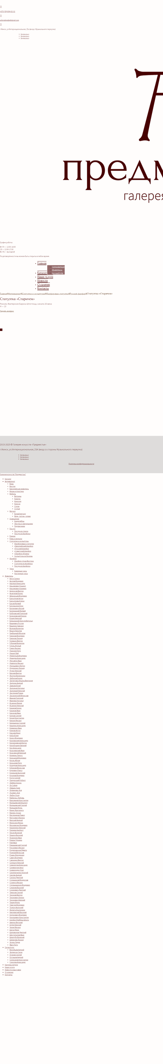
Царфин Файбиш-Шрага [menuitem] (19, 920)
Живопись (57, 269)
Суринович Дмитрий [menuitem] (18, 890)
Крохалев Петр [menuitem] (16, 763)
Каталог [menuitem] (8, 479)
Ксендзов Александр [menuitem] (18, 765)
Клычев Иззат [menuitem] (15, 733)
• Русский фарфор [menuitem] (21, 548)
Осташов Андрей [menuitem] (16, 957)
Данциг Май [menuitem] (14, 653)
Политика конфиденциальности (81, 464)
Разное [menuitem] (12, 536)
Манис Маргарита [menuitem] (17, 810)
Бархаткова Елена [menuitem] (17, 601)
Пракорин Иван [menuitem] (16, 837)
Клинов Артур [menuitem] (15, 730)
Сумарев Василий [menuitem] (17, 887)
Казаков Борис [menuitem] (16, 708)
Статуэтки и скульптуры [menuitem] (19, 541)
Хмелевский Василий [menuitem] (18, 912)
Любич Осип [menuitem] (14, 795)
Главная (41, 263)
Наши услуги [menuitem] (10, 967)
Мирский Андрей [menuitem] (16, 820)
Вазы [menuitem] (12, 484)
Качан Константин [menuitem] (17, 718)
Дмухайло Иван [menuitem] (16, 660)
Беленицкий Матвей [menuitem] (18, 611)
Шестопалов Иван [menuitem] (17, 935)
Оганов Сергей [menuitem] (16, 955)
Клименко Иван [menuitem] (16, 728)
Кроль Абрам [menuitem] (15, 760)
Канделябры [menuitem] (19, 521)
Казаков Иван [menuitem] (15, 710)
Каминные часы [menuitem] (20, 571)
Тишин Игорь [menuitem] (15, 902)
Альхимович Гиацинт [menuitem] (18, 586)
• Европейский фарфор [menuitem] (23, 546)
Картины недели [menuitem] (11, 964)
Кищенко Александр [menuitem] (18, 725)
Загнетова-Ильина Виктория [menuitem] (21, 680)
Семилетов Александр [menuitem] (19, 865)
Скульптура (57, 273)
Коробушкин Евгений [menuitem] (18, 745)
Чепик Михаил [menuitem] (15, 927)
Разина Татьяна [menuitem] (16, 840)
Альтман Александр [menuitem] (17, 583)
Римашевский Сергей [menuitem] (18, 845)
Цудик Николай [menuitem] (15, 925)
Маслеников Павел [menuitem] (17, 815)
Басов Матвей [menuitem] (15, 603)
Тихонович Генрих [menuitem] (17, 897)
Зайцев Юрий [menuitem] (15, 685)
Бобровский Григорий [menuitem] (18, 613)
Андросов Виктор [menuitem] (17, 591)
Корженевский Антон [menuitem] (18, 743)
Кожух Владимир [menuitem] (16, 738)
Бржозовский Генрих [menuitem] (18, 616)
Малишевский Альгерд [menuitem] (18, 802)
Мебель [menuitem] (13, 494)
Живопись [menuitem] (9, 576)
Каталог (42, 273)
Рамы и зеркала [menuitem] (16, 538)
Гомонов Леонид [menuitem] (16, 638)
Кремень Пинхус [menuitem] (16, 755)
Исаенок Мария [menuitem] (16, 703)
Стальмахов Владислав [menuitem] (19, 880)
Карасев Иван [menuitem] (15, 713)
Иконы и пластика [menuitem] (17, 491)
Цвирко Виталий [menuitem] (16, 922)
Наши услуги (45, 276)
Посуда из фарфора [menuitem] (22, 533)
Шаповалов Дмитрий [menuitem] (18, 932)
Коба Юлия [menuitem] (14, 735)
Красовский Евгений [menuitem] (18, 753)
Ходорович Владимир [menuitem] (18, 915)
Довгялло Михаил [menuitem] (16, 663)
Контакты (43, 288)
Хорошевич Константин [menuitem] (19, 917)
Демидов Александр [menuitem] (18, 658)
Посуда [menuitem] (12, 528)
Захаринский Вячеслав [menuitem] (19, 695)
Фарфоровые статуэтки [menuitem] (24, 543)
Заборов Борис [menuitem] (16, 678)
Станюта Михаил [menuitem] (16, 882)
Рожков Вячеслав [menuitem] (17, 852)
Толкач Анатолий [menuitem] (16, 907)
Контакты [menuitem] (8, 974)
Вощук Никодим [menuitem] (16, 631)
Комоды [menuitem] (17, 498)
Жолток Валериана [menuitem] (17, 675)
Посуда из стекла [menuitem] (21, 531)
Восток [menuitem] (12, 486)
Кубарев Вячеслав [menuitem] (17, 768)
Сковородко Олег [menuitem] (17, 870)
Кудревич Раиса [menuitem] (16, 770)
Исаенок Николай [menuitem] (17, 705)
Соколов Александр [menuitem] (18, 962)
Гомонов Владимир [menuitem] (17, 636)
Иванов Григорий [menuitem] (16, 698)
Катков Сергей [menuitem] (15, 715)
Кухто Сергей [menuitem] (15, 778)
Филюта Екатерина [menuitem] (17, 910)
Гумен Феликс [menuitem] (15, 648)
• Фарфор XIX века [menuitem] (21, 553)
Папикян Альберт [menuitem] (17, 830)
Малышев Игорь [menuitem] (16, 808)
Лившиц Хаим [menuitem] (15, 788)
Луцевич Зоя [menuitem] (15, 793)
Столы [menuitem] (16, 506)
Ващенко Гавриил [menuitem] (17, 626)
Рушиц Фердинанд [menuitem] (17, 855)
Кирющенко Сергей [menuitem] (17, 723)
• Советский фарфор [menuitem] (22, 551)
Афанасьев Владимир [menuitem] (18, 596)
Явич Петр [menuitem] (14, 945)
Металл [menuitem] (13, 511)
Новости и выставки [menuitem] (13, 970)
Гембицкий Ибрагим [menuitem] (17, 633)
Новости (42, 280)
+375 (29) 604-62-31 (7, 11)
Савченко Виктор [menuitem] (17, 860)
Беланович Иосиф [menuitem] (17, 608)
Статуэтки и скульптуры (33, 293)
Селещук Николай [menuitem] (17, 862)
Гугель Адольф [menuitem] (15, 646)
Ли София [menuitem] (13, 785)
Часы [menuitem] (12, 568)
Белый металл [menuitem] (20, 513)
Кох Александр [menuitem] (15, 748)
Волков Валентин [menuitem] (17, 628)
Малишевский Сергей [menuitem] (18, 805)
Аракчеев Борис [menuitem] (16, 593)
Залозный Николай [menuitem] (17, 690)
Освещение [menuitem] (14, 519)
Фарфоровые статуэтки (57, 293)
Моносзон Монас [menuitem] (16, 822)
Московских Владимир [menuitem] (18, 825)
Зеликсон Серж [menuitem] (16, 952)
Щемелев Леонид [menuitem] (17, 940)
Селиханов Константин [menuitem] (19, 960)
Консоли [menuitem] (17, 501)
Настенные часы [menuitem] (21, 573)
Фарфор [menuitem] (13, 558)
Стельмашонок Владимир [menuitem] (20, 885)
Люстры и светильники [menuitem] (23, 523)
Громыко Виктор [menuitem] (16, 641)
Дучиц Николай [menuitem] (15, 670)
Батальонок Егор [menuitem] (16, 606)
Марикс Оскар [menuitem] (15, 813)
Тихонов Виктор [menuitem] (16, 895)
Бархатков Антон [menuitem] (16, 598)
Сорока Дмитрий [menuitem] (16, 877)
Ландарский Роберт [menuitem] (18, 780)
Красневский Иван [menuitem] (17, 750)
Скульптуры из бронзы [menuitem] (23, 556)
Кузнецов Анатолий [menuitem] (17, 773)
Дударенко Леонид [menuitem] (17, 668)
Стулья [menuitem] (17, 508)
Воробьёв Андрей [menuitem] (17, 949)
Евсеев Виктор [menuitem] (16, 673)
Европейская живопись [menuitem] (19, 489)
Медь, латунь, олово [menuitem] (22, 516)
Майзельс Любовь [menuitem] (17, 798)
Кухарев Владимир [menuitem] (17, 775)
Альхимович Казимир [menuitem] (18, 588)
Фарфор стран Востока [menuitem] (24, 561)
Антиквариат (58, 266)
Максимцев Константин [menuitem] (19, 800)
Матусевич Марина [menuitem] (17, 817)
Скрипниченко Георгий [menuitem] (19, 872)
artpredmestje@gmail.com (9, 20)
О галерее (43, 284)
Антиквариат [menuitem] (10, 481)
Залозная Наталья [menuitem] (17, 688)
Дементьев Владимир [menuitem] (18, 655)
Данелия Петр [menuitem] (15, 651)
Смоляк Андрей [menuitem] (16, 875)
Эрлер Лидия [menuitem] (15, 942)
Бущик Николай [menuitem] (16, 618)
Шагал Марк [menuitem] (14, 930)
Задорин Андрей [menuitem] (16, 683)
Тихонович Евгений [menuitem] (17, 900)
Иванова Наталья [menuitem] (17, 700)
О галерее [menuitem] (9, 972)
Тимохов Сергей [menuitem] (16, 892)
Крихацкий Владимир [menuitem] (18, 758)
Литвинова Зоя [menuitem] (16, 790)
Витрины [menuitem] (17, 496)
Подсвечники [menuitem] (19, 526)
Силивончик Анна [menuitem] (16, 867)
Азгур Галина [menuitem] (15, 578)
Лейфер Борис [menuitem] (16, 783)
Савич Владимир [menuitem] (16, 857)
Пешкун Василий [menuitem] (16, 835)
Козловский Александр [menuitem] (19, 740)
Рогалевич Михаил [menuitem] (17, 847)
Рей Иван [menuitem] (13, 842)
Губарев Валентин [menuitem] (17, 643)
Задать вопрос (7, 311)
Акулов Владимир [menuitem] (16, 581)
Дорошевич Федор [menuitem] (17, 666)
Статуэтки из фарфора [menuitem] (23, 563)
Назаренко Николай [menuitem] (18, 827)
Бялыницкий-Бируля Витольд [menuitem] (21, 621)
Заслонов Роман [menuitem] (16, 693)
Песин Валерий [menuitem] (16, 832)
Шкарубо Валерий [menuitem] (17, 937)
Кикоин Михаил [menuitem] (15, 720)
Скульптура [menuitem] (9, 947)
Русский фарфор (78, 293)
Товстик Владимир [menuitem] (17, 905)
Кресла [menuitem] (17, 504)
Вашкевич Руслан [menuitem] (17, 623)
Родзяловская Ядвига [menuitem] (18, 850)
